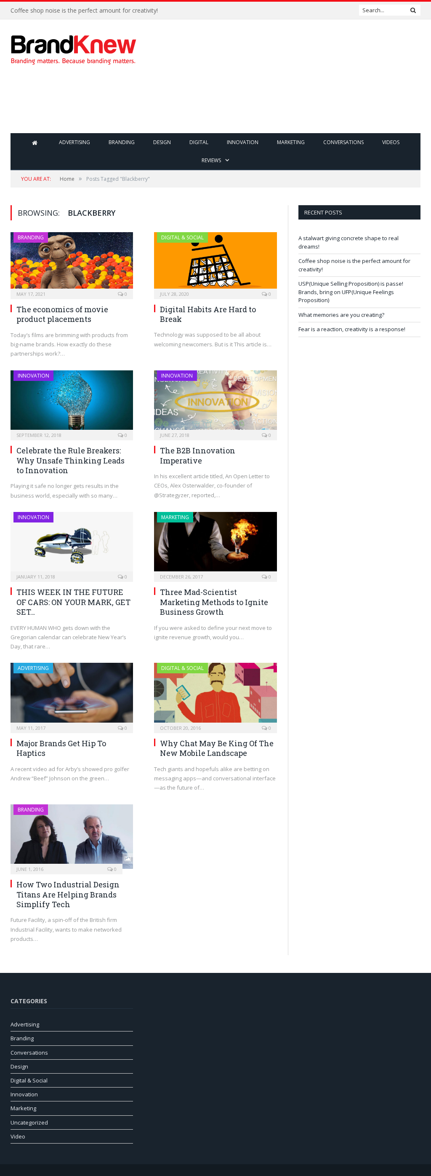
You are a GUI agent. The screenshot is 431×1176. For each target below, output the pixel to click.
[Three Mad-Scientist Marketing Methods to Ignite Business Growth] (215, 544)
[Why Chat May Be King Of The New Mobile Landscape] (215, 695)
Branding (122, 142)
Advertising (74, 142)
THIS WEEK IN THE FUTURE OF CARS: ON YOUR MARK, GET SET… (73, 602)
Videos (390, 142)
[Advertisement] (269, 105)
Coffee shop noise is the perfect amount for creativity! (84, 10)
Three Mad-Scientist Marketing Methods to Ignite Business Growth (214, 602)
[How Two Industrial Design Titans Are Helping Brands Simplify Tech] (72, 836)
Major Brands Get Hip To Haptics (61, 748)
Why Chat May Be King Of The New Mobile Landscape (217, 748)
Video (18, 1136)
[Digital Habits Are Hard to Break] (215, 263)
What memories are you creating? (341, 315)
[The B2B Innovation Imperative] (215, 402)
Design (162, 142)
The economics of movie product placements (62, 314)
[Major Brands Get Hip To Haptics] (72, 695)
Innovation (242, 142)
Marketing (291, 142)
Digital (198, 142)
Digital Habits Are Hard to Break (208, 314)
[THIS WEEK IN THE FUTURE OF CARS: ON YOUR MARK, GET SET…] (72, 544)
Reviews (211, 160)
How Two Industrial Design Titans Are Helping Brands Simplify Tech (68, 894)
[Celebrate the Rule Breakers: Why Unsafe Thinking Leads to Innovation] (72, 402)
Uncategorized (29, 1122)
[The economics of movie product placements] (72, 263)
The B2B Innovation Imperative (197, 455)
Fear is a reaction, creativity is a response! (351, 329)
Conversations (343, 142)
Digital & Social (182, 237)
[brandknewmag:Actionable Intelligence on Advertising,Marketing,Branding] (74, 48)
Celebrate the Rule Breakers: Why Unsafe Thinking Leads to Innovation (70, 460)
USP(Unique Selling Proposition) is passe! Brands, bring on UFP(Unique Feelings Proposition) (350, 292)
